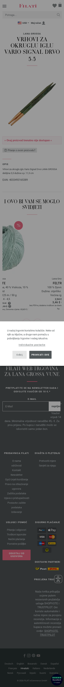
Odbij (19, 354)
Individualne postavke (32, 344)
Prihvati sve (40, 354)
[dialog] (32, 343)
